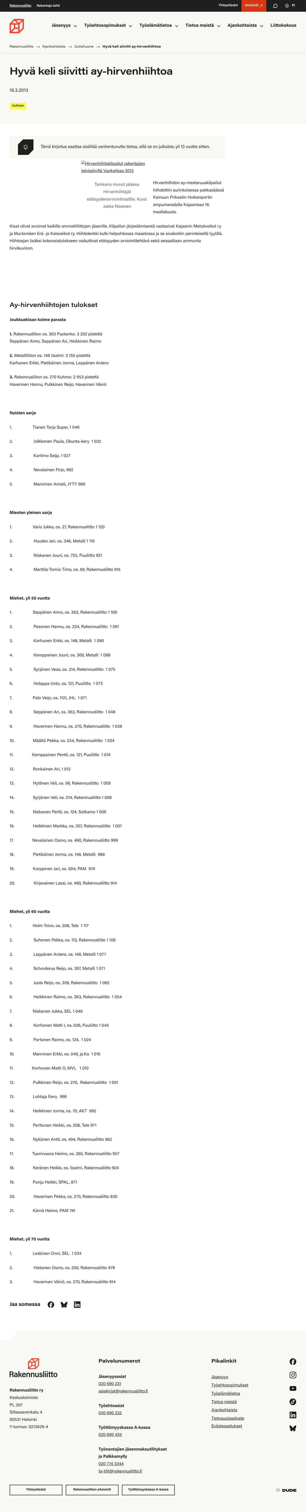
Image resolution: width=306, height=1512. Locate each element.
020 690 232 (110, 1413)
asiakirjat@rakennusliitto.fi (123, 1391)
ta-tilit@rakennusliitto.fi (120, 1471)
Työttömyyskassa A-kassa (148, 1489)
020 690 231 (109, 1384)
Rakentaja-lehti (48, 6)
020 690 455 (110, 1435)
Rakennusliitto (20, 6)
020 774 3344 (111, 1464)
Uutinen (18, 106)
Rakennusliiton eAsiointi (92, 1489)
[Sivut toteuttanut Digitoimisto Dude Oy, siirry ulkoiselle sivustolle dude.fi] (286, 1491)
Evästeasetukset (226, 1426)
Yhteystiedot (36, 1489)
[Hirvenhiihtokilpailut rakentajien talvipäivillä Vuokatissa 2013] (117, 167)
